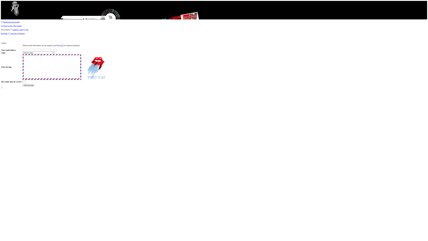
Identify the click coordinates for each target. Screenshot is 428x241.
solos (21, 30)
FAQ (61, 45)
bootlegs (16, 30)
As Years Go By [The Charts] (11, 26)
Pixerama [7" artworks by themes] (13, 33)
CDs (26, 30)
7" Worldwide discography (10, 22)
